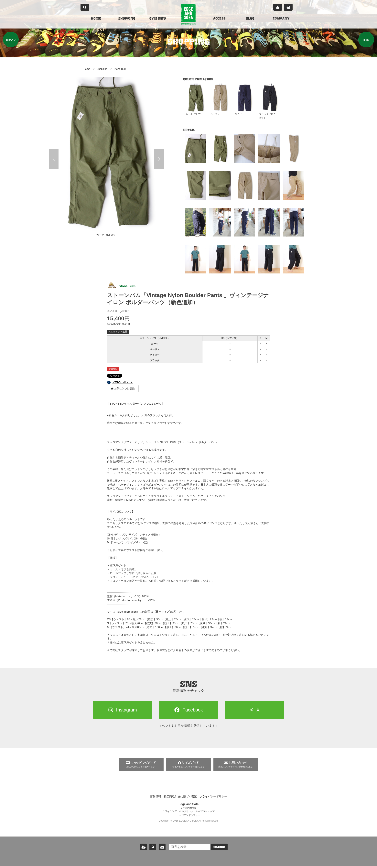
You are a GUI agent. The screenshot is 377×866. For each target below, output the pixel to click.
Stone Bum (120, 68)
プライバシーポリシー (213, 796)
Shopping (102, 68)
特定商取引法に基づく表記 (180, 796)
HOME (96, 19)
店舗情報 (155, 796)
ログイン (152, 847)
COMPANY (281, 19)
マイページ (277, 7)
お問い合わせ (162, 847)
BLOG (250, 19)
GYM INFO (157, 19)
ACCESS (219, 19)
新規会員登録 (143, 847)
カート (288, 7)
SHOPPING (126, 19)
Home (86, 68)
